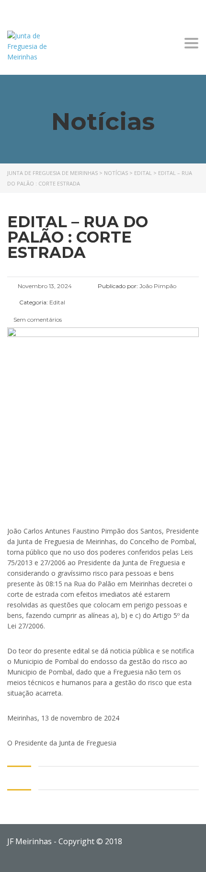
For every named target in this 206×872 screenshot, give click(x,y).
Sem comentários (37, 319)
